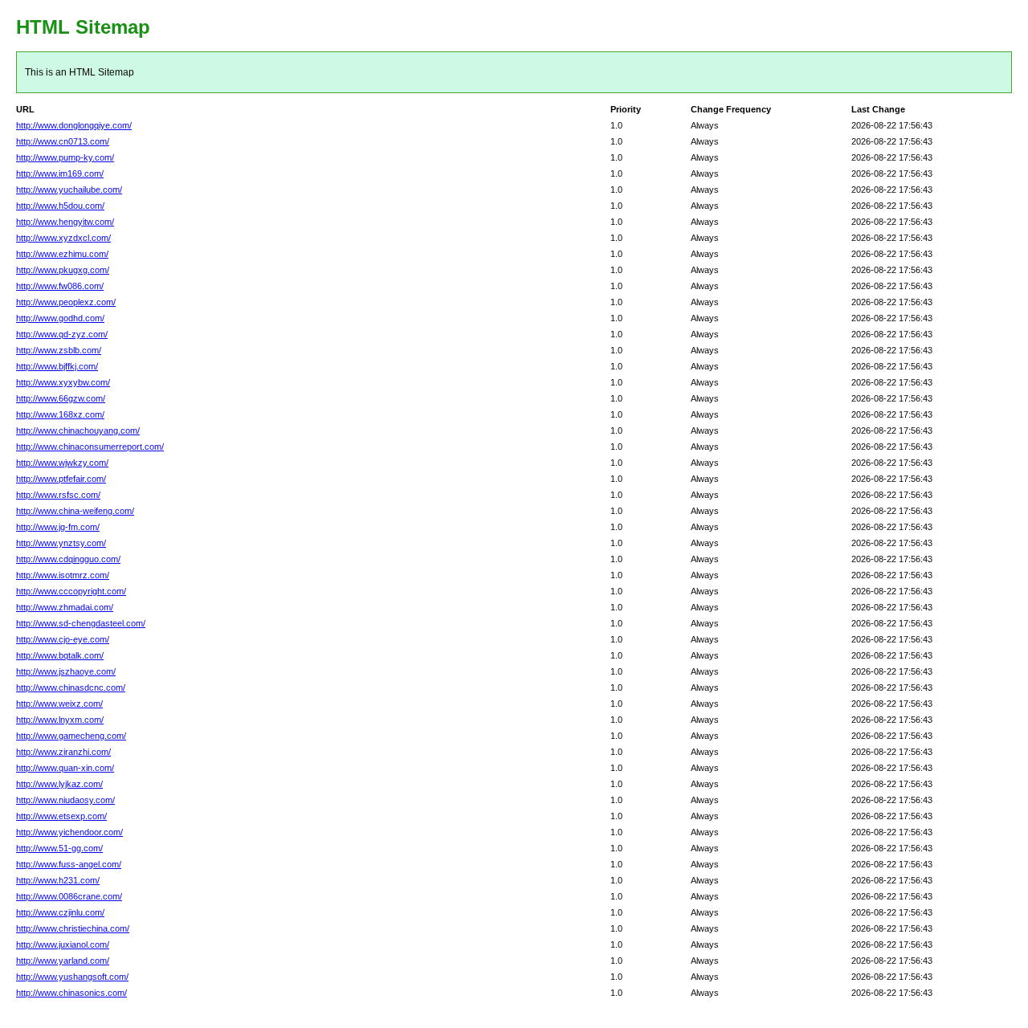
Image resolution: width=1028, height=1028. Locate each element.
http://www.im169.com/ (60, 173)
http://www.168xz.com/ (60, 414)
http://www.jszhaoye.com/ (66, 671)
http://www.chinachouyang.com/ (78, 430)
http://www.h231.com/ (58, 880)
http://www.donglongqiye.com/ (74, 125)
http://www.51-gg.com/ (59, 848)
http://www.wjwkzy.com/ (62, 462)
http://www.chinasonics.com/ (71, 992)
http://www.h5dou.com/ (60, 205)
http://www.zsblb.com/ (58, 350)
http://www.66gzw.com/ (60, 398)
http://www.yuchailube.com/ (69, 189)
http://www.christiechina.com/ (72, 928)
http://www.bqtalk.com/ (60, 655)
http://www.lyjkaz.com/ (59, 784)
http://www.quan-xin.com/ (65, 768)
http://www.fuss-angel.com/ (68, 864)
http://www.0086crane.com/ (69, 896)
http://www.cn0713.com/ (62, 141)
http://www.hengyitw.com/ (65, 221)
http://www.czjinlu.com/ (60, 912)
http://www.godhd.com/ (60, 318)
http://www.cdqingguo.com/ (68, 559)
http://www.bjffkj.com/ (57, 366)
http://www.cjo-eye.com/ (62, 639)
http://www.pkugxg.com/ (62, 270)
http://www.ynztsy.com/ (61, 543)
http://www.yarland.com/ (62, 960)
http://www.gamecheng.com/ (71, 735)
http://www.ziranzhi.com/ (63, 752)
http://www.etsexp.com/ (61, 816)
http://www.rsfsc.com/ (58, 495)
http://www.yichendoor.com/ (69, 832)
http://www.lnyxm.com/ (60, 719)
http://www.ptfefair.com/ (61, 478)
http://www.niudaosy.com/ (65, 800)
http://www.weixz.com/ (59, 703)
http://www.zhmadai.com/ (64, 607)
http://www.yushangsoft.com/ (72, 976)
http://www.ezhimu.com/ (62, 254)
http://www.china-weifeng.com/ (75, 511)
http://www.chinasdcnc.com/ (70, 687)
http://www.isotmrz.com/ (62, 575)
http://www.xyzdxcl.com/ (63, 238)
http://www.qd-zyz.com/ (62, 334)
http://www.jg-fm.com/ (58, 527)
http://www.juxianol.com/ (62, 944)
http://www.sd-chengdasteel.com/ (80, 623)
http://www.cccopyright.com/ (71, 591)
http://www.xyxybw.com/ (63, 382)
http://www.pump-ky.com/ (65, 157)
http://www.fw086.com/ (60, 286)
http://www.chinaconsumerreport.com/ (90, 446)
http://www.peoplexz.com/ (66, 302)
